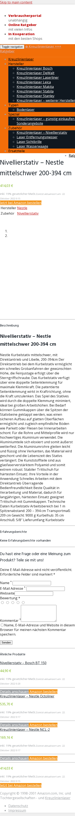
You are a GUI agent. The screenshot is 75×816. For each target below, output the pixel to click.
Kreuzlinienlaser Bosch (34, 68)
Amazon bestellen (43, 691)
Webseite (7, 593)
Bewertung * (10, 598)
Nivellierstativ (28, 213)
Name (6, 583)
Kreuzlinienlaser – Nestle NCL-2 (25, 729)
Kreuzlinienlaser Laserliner (38, 77)
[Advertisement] (37, 279)
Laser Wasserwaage (32, 146)
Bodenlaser (26, 109)
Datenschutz (18, 805)
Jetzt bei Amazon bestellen (20, 202)
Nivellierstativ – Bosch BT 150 (23, 663)
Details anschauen (14, 691)
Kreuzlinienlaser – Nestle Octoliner (27, 696)
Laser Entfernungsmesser (37, 137)
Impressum (17, 810)
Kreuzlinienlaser (21, 59)
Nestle (22, 208)
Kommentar (10, 620)
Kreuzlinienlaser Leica (34, 82)
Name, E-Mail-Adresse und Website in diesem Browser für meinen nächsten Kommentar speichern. (37, 630)
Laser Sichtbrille (29, 141)
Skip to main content (16, 2)
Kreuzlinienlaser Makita (35, 86)
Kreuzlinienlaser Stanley (35, 96)
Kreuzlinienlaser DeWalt (35, 73)
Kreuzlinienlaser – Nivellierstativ (42, 132)
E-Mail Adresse (12, 588)
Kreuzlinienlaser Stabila (35, 91)
